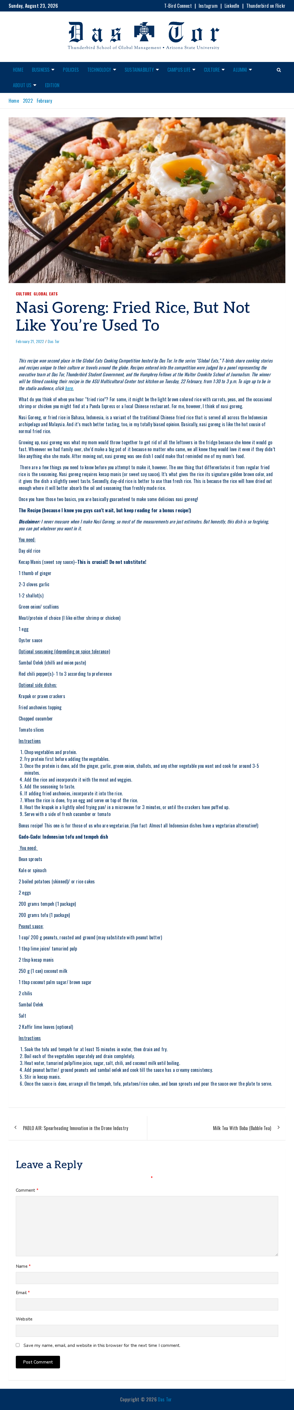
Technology (99, 69)
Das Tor (53, 341)
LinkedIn (232, 5)
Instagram (208, 5)
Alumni (240, 69)
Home (18, 69)
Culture (212, 69)
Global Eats (46, 294)
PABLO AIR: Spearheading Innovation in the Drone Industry (75, 1128)
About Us (22, 85)
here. (69, 388)
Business (41, 69)
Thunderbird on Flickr (265, 5)
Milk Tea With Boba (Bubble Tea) (242, 1128)
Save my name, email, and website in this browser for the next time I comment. (102, 1345)
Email (23, 1293)
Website (24, 1319)
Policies (71, 69)
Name (23, 1266)
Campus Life (178, 69)
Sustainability (139, 69)
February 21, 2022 (30, 341)
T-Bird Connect (178, 5)
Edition (52, 85)
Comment (27, 1190)
